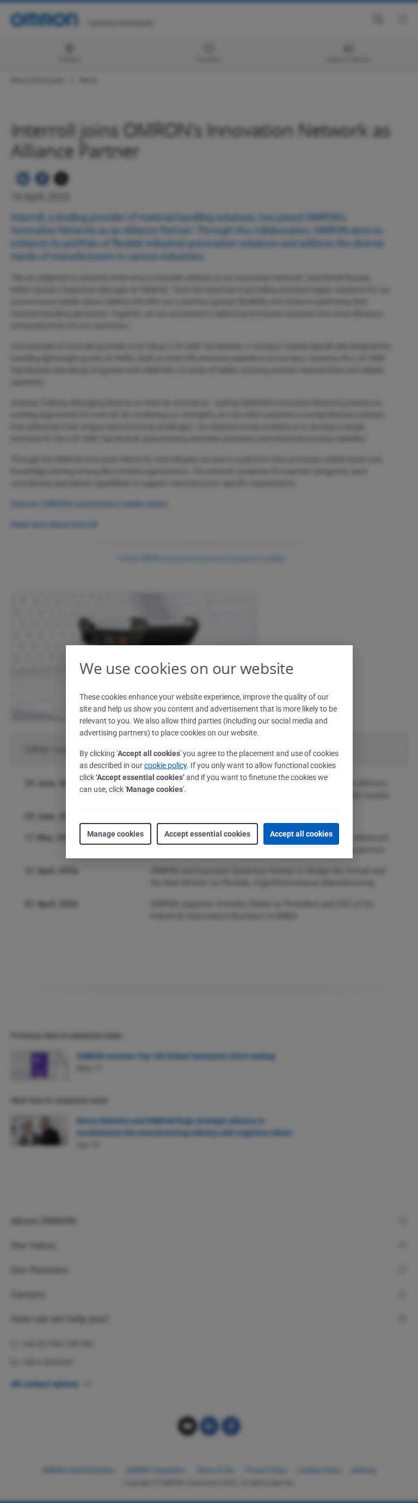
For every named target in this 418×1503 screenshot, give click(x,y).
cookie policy (165, 765)
